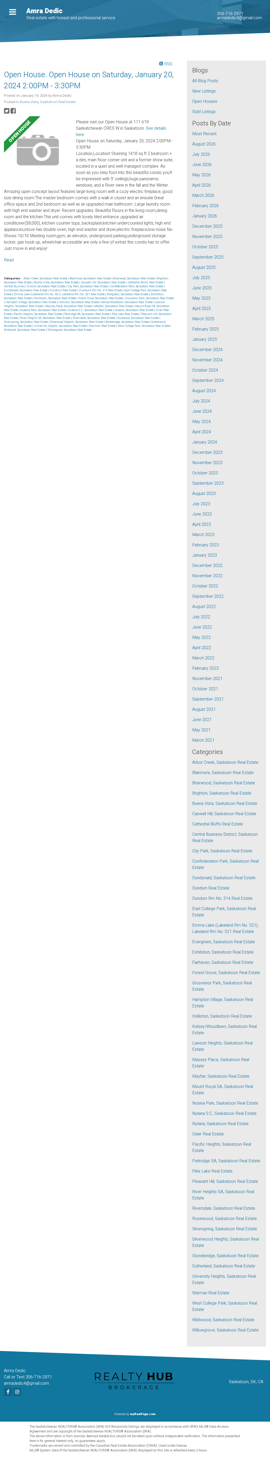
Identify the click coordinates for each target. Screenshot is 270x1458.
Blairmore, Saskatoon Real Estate (91, 278)
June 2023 (202, 514)
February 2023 (205, 545)
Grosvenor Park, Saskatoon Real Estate (149, 298)
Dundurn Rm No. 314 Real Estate (101, 290)
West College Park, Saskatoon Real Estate (144, 326)
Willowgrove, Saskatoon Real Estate (69, 330)
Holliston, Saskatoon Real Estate (79, 302)
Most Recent (204, 134)
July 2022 (201, 617)
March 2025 (203, 319)
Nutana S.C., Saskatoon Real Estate (90, 310)
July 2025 (201, 278)
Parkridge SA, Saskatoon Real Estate (87, 314)
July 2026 (201, 154)
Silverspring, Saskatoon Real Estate (26, 322)
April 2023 (201, 524)
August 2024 (204, 391)
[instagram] (17, 1392)
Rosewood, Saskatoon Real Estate (138, 318)
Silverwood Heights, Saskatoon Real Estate (77, 322)
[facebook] (8, 1392)
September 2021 (208, 699)
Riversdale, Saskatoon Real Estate (94, 318)
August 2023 (204, 493)
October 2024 (205, 370)
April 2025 (201, 308)
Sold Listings (204, 112)
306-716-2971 (230, 14)
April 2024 (201, 432)
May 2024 (201, 422)
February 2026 (205, 206)
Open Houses (204, 101)
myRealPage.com (143, 1414)
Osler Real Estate (208, 1134)
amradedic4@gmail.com (239, 18)
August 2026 (204, 144)
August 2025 (204, 267)
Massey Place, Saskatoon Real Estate (69, 306)
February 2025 (205, 329)
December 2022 (207, 565)
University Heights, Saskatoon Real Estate (61, 326)
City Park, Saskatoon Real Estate (88, 286)
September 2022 (208, 596)
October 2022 (205, 586)
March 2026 (203, 195)
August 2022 (204, 607)
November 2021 (207, 678)
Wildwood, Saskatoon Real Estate (25, 330)
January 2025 (204, 339)
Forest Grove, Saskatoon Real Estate (101, 298)
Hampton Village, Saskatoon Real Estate (31, 302)
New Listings (204, 91)
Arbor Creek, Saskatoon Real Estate (45, 278)
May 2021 (201, 730)
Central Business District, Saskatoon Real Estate (35, 286)
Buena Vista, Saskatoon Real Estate (48, 102)
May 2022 (201, 637)
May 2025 (201, 298)
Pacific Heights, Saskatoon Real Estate (38, 314)
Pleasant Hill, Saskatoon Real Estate (225, 1181)
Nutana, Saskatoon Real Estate (134, 310)
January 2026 (204, 216)
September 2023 (208, 483)
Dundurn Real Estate (64, 290)
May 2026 (201, 175)
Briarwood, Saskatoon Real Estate (134, 278)
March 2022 (203, 658)
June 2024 (202, 411)
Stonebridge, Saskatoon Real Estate (127, 322)
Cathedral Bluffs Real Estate (146, 282)
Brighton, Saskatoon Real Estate (221, 793)
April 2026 (201, 185)
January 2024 (204, 442)
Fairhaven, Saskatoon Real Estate (55, 298)
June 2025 (202, 288)
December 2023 (207, 452)
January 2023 (204, 555)
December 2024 (207, 350)
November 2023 (207, 463)
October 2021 (205, 689)
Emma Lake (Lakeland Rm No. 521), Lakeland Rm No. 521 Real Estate (59, 294)
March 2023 (203, 535)
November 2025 (207, 237)
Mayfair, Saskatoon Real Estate (114, 306)
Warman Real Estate (102, 326)
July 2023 (201, 504)
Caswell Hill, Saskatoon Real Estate (103, 282)
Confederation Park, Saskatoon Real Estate (137, 286)
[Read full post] (38, 151)
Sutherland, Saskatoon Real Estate (223, 1266)
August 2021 (204, 709)
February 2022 (205, 668)
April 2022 (201, 648)
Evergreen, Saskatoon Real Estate (128, 294)
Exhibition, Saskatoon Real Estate (223, 952)
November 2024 (207, 360)
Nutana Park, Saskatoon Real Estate (43, 310)
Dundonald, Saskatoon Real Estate (26, 290)
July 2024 (201, 401)
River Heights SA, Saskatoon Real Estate (45, 318)
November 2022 (207, 576)
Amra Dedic (44, 11)
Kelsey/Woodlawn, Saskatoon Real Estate (127, 302)
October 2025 (205, 247)
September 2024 (208, 380)
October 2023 (205, 473)
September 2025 (208, 257)
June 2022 (202, 627)
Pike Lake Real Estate (125, 314)
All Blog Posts (205, 81)
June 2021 (202, 720)
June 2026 (202, 165)
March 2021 (203, 740)
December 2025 (207, 226)
